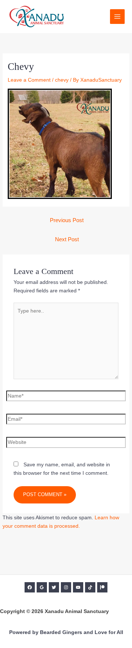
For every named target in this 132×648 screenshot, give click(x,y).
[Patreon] (102, 587)
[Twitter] (54, 587)
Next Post (67, 239)
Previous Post (67, 220)
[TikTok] (90, 587)
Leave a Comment (29, 80)
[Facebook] (30, 587)
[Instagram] (66, 587)
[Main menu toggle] (117, 16)
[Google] (42, 587)
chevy (62, 80)
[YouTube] (78, 587)
